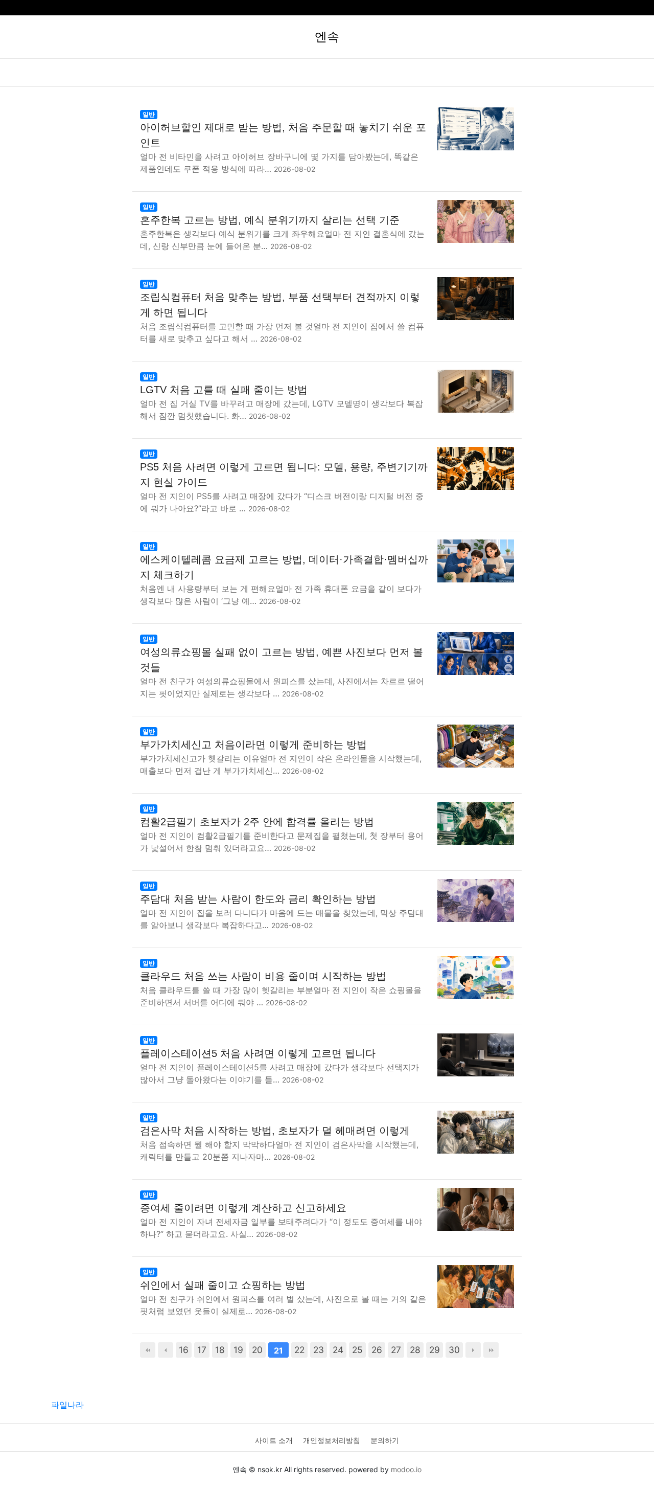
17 (201, 1349)
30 (454, 1349)
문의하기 (384, 1440)
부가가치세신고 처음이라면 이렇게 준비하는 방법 (253, 744)
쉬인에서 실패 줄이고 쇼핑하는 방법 (223, 1285)
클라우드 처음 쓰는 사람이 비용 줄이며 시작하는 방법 (263, 976)
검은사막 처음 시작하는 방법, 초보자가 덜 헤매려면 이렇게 (275, 1130)
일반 (149, 114)
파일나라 (67, 1405)
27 (396, 1349)
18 (220, 1349)
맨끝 (491, 1350)
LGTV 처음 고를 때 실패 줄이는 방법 (224, 389)
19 (238, 1349)
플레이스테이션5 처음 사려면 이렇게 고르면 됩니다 (258, 1053)
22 (299, 1349)
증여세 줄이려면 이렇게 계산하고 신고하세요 (243, 1207)
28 (415, 1349)
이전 (165, 1350)
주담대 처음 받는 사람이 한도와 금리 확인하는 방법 (258, 899)
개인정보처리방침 (331, 1440)
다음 (473, 1350)
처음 (147, 1350)
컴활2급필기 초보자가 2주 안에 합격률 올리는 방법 (257, 821)
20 (257, 1349)
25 (357, 1349)
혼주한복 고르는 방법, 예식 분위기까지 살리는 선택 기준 (270, 220)
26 (376, 1349)
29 (434, 1349)
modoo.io (406, 1469)
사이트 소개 (274, 1440)
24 (338, 1349)
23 (318, 1349)
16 (184, 1349)
